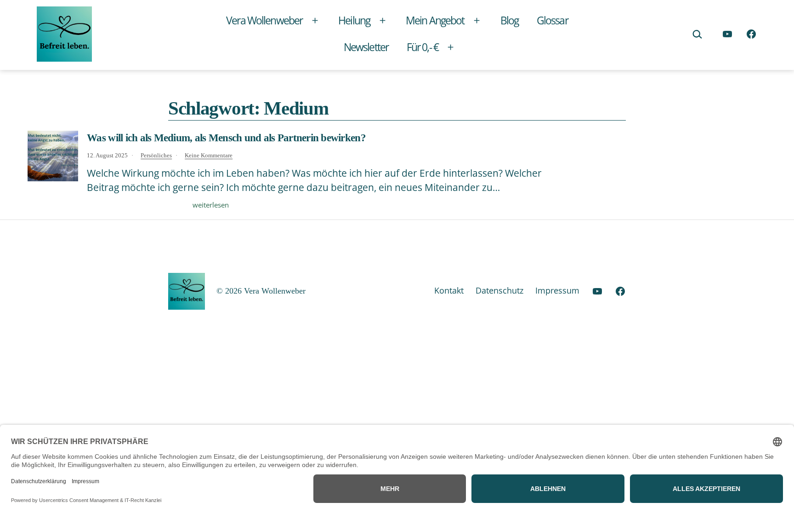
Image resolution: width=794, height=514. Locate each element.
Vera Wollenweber (264, 20)
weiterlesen (211, 204)
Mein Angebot (435, 20)
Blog (509, 20)
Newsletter (366, 47)
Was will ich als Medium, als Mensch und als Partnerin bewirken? (226, 138)
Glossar (552, 20)
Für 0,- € (422, 47)
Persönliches (156, 155)
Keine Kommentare (209, 155)
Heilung (354, 20)
